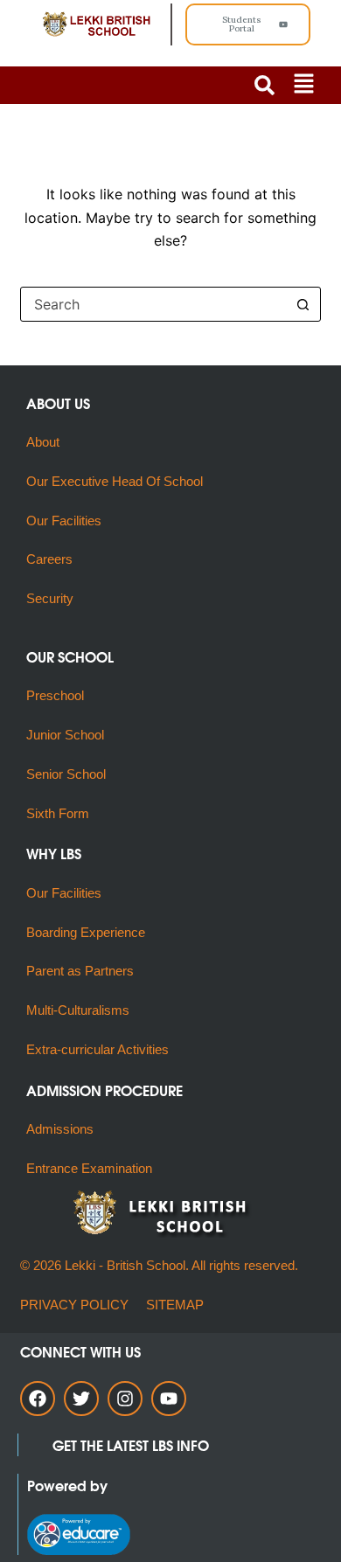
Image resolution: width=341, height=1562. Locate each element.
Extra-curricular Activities (97, 1049)
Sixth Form (57, 813)
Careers (49, 559)
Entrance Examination (89, 1168)
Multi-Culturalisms (81, 1010)
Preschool (55, 695)
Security (49, 598)
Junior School (65, 734)
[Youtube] (168, 1398)
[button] (303, 85)
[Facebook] (37, 1398)
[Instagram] (125, 1398)
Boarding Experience (85, 932)
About (44, 441)
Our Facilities (63, 520)
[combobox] (153, 304)
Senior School (66, 774)
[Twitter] (81, 1398)
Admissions (60, 1128)
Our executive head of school (114, 481)
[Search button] (303, 304)
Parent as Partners (80, 970)
